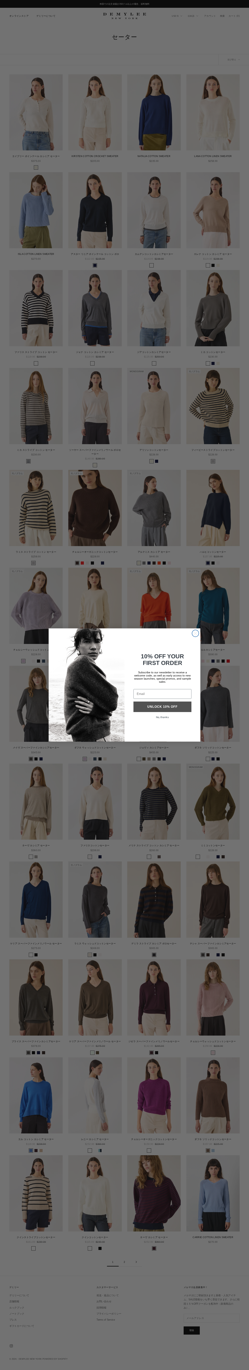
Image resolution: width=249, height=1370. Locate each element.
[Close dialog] (195, 633)
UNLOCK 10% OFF (162, 706)
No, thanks (162, 717)
